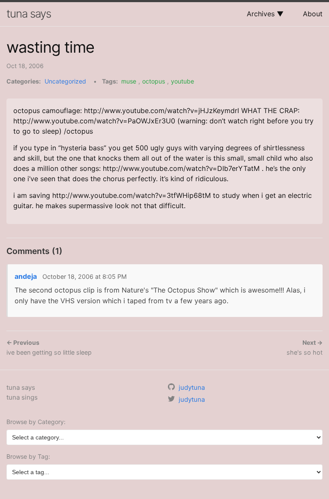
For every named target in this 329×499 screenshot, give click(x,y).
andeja (26, 276)
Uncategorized (65, 81)
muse (128, 81)
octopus (153, 81)
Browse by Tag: (28, 456)
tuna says (28, 13)
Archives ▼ (265, 13)
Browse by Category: (36, 421)
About (313, 13)
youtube (182, 81)
